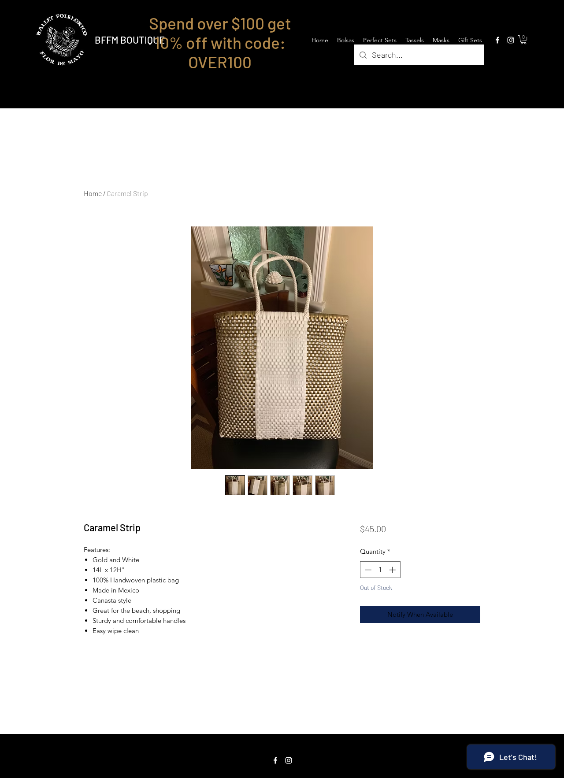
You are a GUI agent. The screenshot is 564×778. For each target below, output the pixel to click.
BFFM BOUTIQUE (130, 39)
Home (93, 193)
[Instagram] (510, 40)
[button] (523, 39)
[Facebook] (497, 40)
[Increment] (393, 570)
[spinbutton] (380, 570)
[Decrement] (367, 570)
